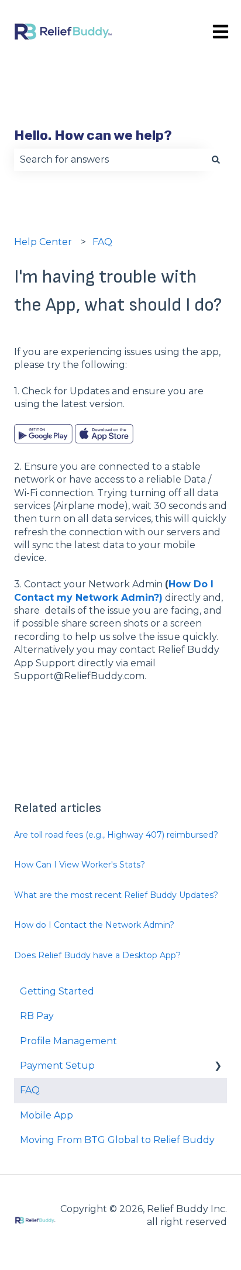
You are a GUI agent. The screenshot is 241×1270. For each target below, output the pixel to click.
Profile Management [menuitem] (68, 1041)
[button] (217, 1067)
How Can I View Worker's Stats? (79, 864)
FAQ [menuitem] (30, 1090)
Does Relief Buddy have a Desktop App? (97, 955)
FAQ (102, 241)
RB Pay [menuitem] (37, 1015)
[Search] (216, 160)
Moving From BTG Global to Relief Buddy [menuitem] (117, 1139)
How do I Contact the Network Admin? (94, 925)
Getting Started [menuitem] (57, 991)
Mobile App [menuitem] (46, 1115)
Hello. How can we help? (93, 135)
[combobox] (109, 160)
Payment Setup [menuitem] (57, 1065)
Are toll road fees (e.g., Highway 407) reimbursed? (116, 835)
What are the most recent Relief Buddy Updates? (116, 895)
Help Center (43, 241)
